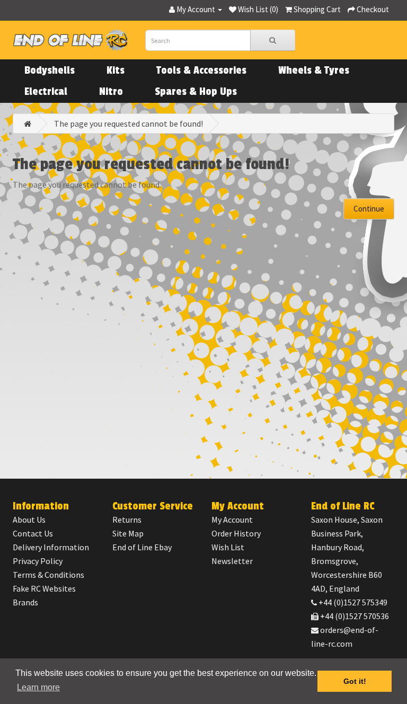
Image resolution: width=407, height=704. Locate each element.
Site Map (128, 533)
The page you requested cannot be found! (128, 123)
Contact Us (33, 533)
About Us (29, 519)
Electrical (45, 91)
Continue (368, 209)
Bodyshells (49, 70)
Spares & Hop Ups (196, 91)
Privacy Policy (38, 561)
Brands (25, 602)
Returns (126, 519)
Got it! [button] (354, 681)
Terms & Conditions (48, 574)
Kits (116, 70)
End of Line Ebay (142, 547)
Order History (236, 533)
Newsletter (232, 561)
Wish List (227, 547)
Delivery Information (51, 547)
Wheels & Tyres (313, 70)
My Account (232, 519)
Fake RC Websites (44, 588)
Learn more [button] (38, 687)
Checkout (372, 9)
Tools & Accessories (201, 70)
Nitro (111, 91)
